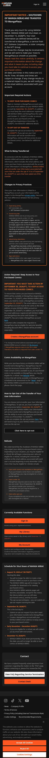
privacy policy (30, 195)
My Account (34, 345)
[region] (24, 738)
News (33, 380)
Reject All (24, 748)
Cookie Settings (10, 717)
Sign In (36, 4)
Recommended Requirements (30, 717)
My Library (24, 531)
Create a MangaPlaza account (24, 336)
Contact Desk (24, 681)
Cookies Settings (24, 754)
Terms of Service (10, 710)
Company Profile (17, 706)
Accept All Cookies (24, 742)
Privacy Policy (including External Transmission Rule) (24, 713)
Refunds (26, 375)
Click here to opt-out (24, 430)
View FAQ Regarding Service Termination (24, 674)
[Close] (43, 722)
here (6, 320)
